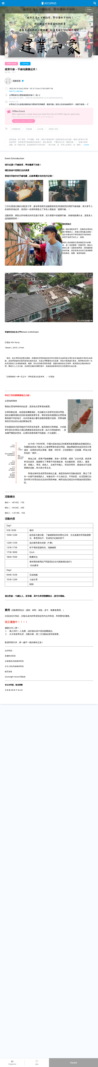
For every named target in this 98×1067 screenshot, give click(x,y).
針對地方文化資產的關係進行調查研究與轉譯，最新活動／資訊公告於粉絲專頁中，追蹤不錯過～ (47, 104)
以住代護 (40, 129)
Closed (73, 1062)
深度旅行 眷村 (53, 129)
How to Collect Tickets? (23, 121)
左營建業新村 (16, 129)
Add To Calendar (16, 91)
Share (89, 9)
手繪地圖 (29, 129)
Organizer (12, 1064)
